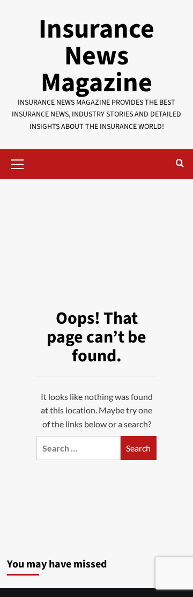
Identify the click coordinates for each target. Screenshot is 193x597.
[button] (17, 162)
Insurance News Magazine (96, 56)
